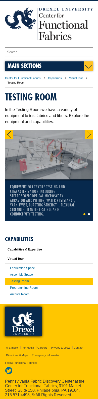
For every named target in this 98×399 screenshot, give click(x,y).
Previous (9, 134)
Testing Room (19, 281)
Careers (42, 347)
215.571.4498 (17, 395)
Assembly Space (21, 274)
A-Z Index (12, 347)
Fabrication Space (22, 268)
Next (89, 134)
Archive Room (19, 294)
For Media (28, 347)
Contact (78, 347)
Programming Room (24, 287)
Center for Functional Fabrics (23, 78)
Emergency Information (46, 355)
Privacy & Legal (60, 347)
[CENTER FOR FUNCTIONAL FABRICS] (49, 45)
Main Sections (24, 65)
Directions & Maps (17, 355)
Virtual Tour (76, 78)
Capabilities (55, 78)
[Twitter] (9, 373)
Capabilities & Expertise (25, 249)
